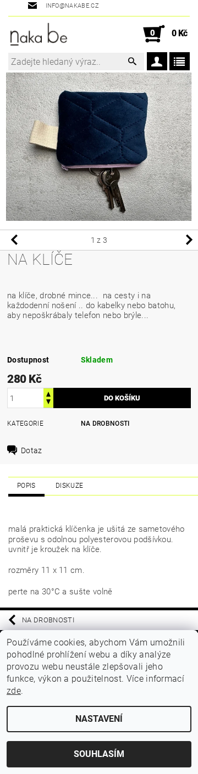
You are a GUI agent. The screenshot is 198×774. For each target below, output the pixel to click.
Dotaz (31, 450)
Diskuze (69, 485)
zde (14, 691)
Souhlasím (99, 754)
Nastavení (99, 719)
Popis (26, 485)
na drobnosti (105, 423)
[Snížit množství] (48, 403)
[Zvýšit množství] (48, 393)
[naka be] (38, 34)
